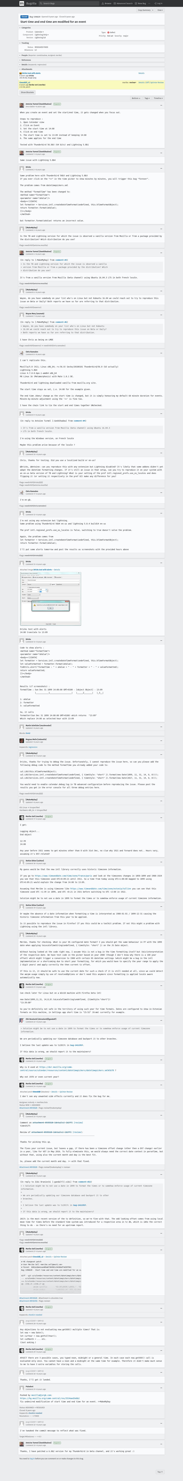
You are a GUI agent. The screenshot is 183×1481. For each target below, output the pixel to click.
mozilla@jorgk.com (41, 1395)
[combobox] (69, 3)
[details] (59, 1122)
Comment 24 (30, 1086)
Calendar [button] (39, 32)
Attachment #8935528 (28, 1108)
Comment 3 (30, 230)
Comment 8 (30, 354)
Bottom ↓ (136, 98)
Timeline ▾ (158, 98)
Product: (29, 32)
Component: (28, 35)
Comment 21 (30, 987)
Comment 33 (30, 1445)
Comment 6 (30, 292)
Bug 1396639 (35, 17)
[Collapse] (161, 105)
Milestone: (28, 50)
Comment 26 (30, 1176)
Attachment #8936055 (28, 1301)
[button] (158, 3)
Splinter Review (157, 82)
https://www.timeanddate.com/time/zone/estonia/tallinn (100, 889)
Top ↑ (160, 1472)
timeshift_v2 (24, 82)
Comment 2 (30, 170)
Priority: (102, 36)
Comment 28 (30, 1324)
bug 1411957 (76, 1045)
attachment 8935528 (43, 1122)
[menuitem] (107, 3)
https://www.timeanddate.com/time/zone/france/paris (63, 876)
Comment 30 (30, 1374)
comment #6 (61, 322)
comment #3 (61, 260)
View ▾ (160, 10)
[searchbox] (69, 3)
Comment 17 (30, 819)
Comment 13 (30, 564)
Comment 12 (30, 515)
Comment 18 (30, 863)
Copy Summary (144, 10)
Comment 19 (30, 908)
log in (32, 1459)
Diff (147, 82)
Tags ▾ (147, 98)
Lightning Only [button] (42, 35)
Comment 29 (30, 1352)
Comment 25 (30, 1117)
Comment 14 (30, 642)
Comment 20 (30, 936)
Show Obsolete (27, 92)
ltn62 (28, 733)
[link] (50, 1276)
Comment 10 (30, 454)
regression (32, 747)
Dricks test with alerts (31, 73)
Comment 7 (30, 316)
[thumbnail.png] (50, 599)
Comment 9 (30, 415)
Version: (29, 37)
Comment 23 (30, 1061)
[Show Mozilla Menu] (21, 3)
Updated (29, 728)
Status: (30, 47)
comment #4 (79, 421)
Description (30, 107)
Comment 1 (30, 154)
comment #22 (84, 1182)
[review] (78, 1122)
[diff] (69, 1122)
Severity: (118, 36)
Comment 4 (30, 254)
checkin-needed (35, 1315)
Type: (104, 32)
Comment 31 (30, 1389)
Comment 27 (30, 1251)
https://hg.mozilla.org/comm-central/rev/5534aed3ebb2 (49, 1398)
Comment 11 (30, 494)
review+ (133, 82)
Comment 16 (30, 756)
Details (141, 73)
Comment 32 (30, 1425)
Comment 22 (30, 1022)
